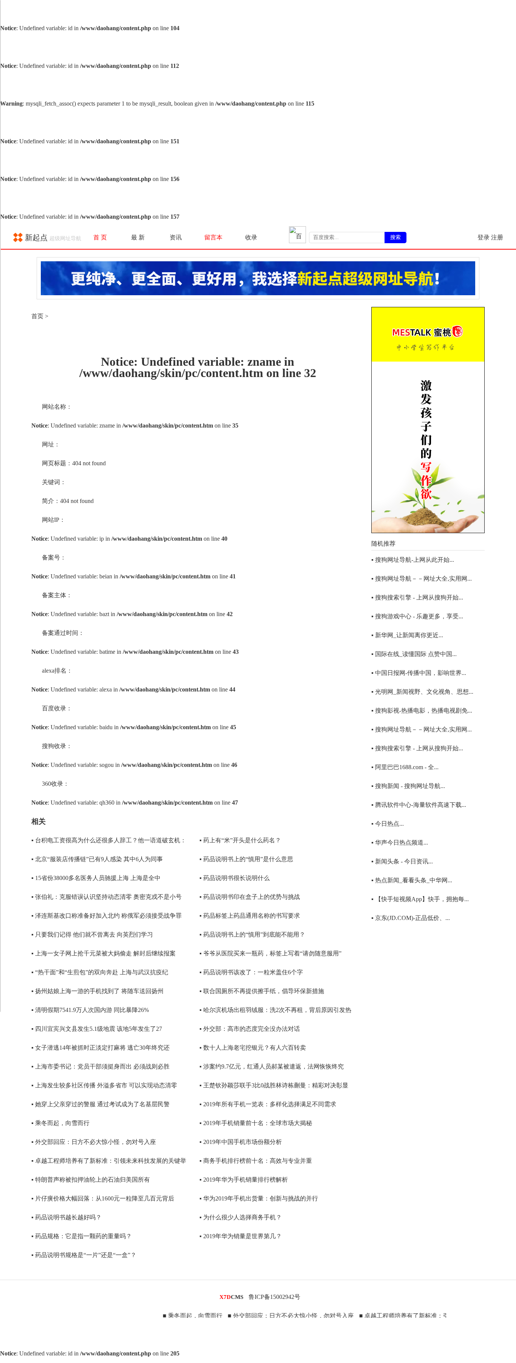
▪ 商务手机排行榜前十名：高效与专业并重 (255, 1161)
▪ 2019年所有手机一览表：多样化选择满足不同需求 (267, 1104)
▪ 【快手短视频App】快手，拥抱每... (420, 899)
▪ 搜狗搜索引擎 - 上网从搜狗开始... (417, 597)
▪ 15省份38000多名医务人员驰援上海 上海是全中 (96, 878)
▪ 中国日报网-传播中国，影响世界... (418, 673)
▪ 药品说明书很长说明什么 (234, 878)
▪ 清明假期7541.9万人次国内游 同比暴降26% (90, 1010)
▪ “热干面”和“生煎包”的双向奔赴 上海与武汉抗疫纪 (99, 972)
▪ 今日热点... (387, 823)
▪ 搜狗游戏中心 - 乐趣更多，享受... (417, 616)
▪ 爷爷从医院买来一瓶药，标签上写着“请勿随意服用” (270, 953)
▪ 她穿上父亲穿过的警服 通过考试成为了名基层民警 (100, 1104)
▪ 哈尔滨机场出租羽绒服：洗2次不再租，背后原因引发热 (275, 1010)
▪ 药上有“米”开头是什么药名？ (240, 840)
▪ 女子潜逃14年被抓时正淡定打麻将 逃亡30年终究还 (100, 1047)
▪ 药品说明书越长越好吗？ (66, 1217)
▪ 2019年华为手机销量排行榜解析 (243, 1179)
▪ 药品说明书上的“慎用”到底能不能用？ (252, 934)
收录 (251, 237)
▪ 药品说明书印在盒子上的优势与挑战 (249, 897)
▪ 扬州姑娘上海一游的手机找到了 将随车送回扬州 (97, 991)
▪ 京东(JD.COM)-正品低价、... (410, 918)
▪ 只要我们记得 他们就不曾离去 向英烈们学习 (92, 934)
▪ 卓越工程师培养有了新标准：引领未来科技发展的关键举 (108, 1161)
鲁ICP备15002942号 (274, 1297)
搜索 (395, 237)
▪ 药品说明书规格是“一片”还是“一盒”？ (83, 1255)
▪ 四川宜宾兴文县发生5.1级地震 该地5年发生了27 (96, 1029)
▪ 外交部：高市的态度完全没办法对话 (249, 1029)
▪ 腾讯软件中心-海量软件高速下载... (418, 805)
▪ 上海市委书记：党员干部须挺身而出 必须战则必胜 (100, 1066)
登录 (483, 237)
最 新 (138, 237)
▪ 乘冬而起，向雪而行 (60, 1123)
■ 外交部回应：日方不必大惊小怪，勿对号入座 (272, 1315)
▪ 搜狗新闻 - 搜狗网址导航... (408, 786)
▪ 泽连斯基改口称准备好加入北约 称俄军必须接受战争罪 (106, 915)
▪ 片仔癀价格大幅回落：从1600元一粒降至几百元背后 (102, 1198)
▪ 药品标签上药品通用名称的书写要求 (249, 915)
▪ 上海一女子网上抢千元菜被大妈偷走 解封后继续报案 (103, 953)
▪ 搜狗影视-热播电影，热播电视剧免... (421, 710)
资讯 (176, 237)
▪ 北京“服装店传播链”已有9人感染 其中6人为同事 (97, 859)
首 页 (100, 237)
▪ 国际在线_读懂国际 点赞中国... (414, 654)
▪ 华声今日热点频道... (399, 842)
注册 (497, 237)
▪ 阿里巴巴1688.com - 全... (405, 767)
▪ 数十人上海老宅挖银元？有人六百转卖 (252, 1047)
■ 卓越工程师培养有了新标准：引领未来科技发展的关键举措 (422, 1315)
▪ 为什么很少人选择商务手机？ (240, 1217)
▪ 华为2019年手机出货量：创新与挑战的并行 (258, 1198)
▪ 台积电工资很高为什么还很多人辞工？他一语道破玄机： (108, 840)
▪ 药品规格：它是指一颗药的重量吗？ (81, 1236)
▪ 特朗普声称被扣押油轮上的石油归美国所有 (90, 1179)
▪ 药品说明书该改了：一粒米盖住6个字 (251, 972)
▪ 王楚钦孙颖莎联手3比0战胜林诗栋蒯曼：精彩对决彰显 (273, 1085)
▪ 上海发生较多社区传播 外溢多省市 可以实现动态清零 (104, 1085)
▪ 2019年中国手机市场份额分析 (240, 1142)
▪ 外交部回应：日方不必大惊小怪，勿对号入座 (93, 1142)
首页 (37, 316)
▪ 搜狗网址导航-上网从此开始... (412, 560)
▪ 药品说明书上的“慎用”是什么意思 (246, 859)
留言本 (213, 237)
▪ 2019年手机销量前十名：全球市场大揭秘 (255, 1123)
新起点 (52, 237)
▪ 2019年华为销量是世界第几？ (240, 1236)
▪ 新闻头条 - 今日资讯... (402, 861)
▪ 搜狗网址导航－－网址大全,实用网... (421, 578)
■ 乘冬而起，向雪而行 (173, 1315)
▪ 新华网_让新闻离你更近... (407, 635)
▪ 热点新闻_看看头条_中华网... (411, 880)
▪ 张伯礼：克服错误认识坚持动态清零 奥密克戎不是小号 (106, 897)
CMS (231, 1297)
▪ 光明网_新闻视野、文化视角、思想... (422, 691)
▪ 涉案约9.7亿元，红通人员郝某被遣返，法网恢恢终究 (271, 1066)
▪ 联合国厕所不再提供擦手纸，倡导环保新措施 (261, 991)
